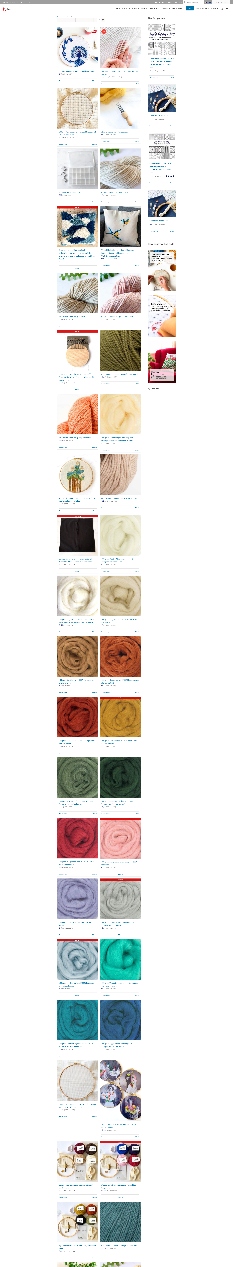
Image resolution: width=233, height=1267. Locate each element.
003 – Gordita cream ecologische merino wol (119, 498)
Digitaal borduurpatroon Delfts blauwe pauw (77, 71)
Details (95, 80)
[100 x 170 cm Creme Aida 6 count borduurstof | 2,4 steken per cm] (77, 108)
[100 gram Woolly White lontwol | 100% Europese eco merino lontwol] (120, 535)
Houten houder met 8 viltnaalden (114, 132)
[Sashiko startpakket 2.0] (162, 98)
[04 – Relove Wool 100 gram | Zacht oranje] (77, 414)
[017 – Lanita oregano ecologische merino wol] (120, 350)
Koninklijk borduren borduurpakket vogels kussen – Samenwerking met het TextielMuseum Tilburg (118, 253)
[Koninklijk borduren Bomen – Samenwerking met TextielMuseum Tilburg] (77, 474)
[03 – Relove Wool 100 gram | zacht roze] (120, 293)
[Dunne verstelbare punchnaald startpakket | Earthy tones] (77, 1161)
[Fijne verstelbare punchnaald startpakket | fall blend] (77, 1222)
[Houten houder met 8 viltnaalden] (120, 108)
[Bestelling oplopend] (78, 20)
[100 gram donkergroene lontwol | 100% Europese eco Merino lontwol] (120, 777)
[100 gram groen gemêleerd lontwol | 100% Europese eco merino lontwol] (77, 777)
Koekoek (60, 17)
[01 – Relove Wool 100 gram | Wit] (120, 169)
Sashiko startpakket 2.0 (158, 115)
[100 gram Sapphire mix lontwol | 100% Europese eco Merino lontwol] (120, 1020)
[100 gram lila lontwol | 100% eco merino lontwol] (77, 898)
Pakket (67, 17)
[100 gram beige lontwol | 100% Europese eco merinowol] (120, 596)
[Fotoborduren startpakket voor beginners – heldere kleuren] (120, 1090)
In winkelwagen (64, 80)
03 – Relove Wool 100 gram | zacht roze (117, 316)
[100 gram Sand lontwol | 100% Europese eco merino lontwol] (77, 656)
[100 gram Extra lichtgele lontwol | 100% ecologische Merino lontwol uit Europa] (120, 414)
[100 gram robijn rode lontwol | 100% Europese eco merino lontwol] (77, 838)
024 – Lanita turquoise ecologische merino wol (120, 1245)
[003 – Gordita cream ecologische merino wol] (120, 474)
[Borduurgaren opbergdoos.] (77, 169)
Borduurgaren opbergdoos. (69, 192)
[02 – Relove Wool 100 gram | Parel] (77, 293)
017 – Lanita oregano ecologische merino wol (119, 374)
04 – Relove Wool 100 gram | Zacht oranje (75, 437)
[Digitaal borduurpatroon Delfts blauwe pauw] (77, 47)
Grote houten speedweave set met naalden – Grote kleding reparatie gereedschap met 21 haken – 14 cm (76, 377)
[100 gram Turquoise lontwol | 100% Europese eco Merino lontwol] (120, 959)
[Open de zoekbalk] (227, 8)
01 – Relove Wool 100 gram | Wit (114, 192)
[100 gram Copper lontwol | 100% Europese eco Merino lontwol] (120, 656)
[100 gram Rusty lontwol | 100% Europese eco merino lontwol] (77, 717)
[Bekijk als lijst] (103, 20)
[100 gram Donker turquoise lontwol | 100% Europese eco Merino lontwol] (77, 1020)
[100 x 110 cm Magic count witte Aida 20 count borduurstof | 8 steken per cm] (77, 1080)
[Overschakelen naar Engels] (206, 2)
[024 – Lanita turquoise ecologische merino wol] (120, 1222)
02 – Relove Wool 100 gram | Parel (72, 316)
